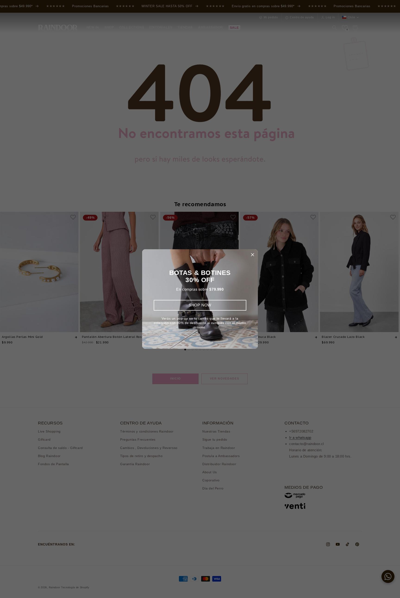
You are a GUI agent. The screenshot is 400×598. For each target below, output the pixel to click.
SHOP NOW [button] (200, 305)
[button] (252, 254)
